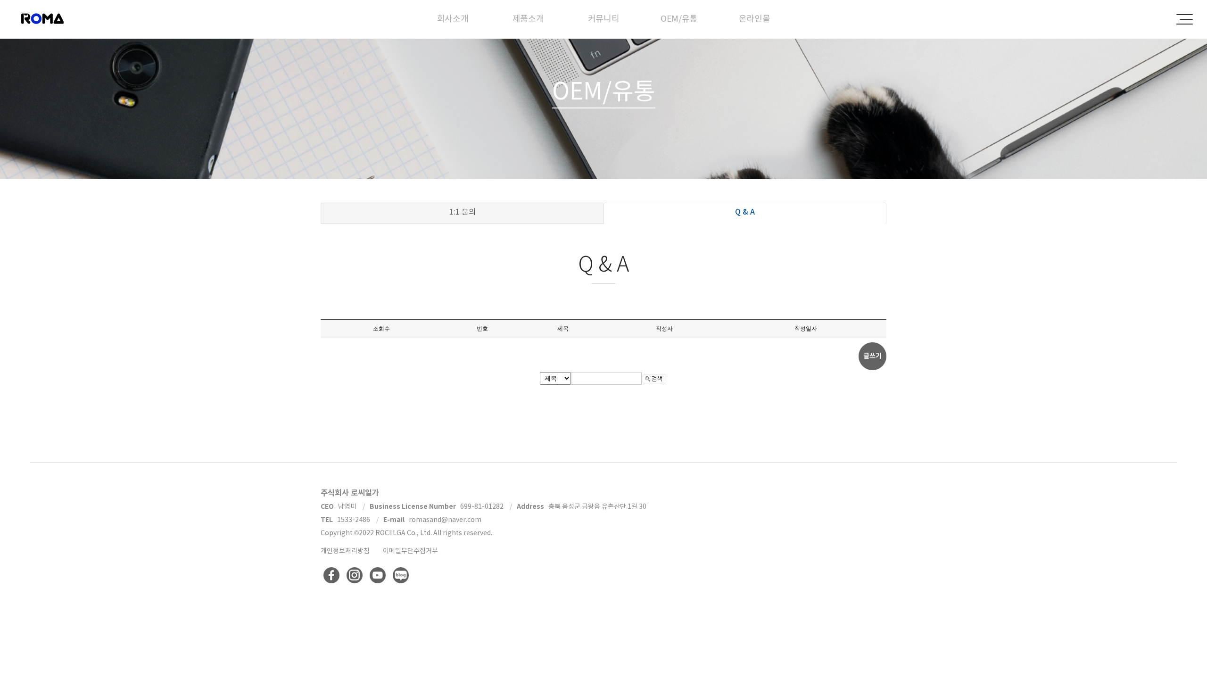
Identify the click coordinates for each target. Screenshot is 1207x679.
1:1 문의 (462, 211)
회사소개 (453, 18)
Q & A (745, 211)
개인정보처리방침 (345, 551)
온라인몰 (754, 18)
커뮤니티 (604, 18)
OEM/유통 (679, 18)
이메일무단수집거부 (410, 551)
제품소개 (528, 18)
